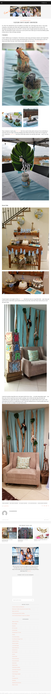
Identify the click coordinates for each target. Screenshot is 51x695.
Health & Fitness (15, 641)
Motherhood (14, 649)
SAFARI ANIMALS (39, 41)
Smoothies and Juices (16, 669)
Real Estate (14, 663)
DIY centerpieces (32, 503)
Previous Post (5, 519)
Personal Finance (15, 658)
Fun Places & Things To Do (17, 639)
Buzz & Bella (14, 623)
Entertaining (14, 630)
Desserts (14, 625)
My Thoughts (14, 652)
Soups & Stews (15, 671)
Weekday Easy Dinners (16, 682)
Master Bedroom (15, 647)
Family (13, 634)
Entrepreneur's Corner (16, 632)
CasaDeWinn (6, 505)
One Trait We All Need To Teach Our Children (21, 615)
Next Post (46, 519)
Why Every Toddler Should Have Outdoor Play (21, 609)
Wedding (14, 680)
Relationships (15, 665)
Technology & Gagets (16, 673)
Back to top (47, 693)
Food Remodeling (15, 636)
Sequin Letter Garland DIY (41, 539)
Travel (13, 676)
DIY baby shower (23, 503)
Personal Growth (15, 660)
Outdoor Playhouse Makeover (18, 606)
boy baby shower (14, 503)
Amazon (21, 299)
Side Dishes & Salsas (16, 667)
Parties (29, 20)
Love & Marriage (15, 645)
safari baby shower (42, 503)
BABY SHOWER (5, 503)
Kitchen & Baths (15, 643)
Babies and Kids (15, 621)
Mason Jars (18, 131)
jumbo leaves (12, 134)
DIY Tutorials (23, 20)
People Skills (14, 656)
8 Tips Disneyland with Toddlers (18, 613)
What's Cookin (15, 684)
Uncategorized (15, 678)
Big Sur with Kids (15, 611)
